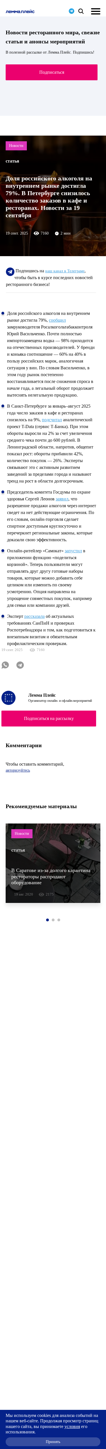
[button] (47, 920)
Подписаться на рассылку (49, 718)
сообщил (57, 320)
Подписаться (51, 72)
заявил (62, 498)
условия (72, 1426)
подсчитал (52, 419)
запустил (73, 550)
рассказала (34, 616)
